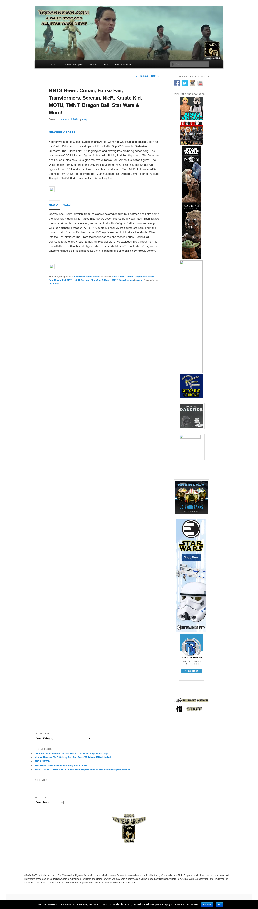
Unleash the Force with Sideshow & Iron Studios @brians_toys (71, 753)
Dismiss (207, 904)
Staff (105, 64)
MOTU (70, 280)
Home (53, 64)
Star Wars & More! (100, 280)
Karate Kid (60, 280)
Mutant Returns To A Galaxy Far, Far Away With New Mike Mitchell (73, 757)
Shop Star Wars (122, 64)
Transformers (126, 280)
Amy (84, 119)
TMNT (115, 280)
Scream (85, 280)
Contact (93, 64)
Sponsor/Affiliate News (86, 276)
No (219, 904)
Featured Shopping (72, 64)
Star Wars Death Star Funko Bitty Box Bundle (61, 765)
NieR (77, 280)
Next (155, 75)
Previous (142, 75)
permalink (54, 283)
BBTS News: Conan (122, 276)
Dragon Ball (140, 276)
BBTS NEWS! (42, 761)
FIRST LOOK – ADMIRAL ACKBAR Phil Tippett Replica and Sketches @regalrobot (82, 769)
